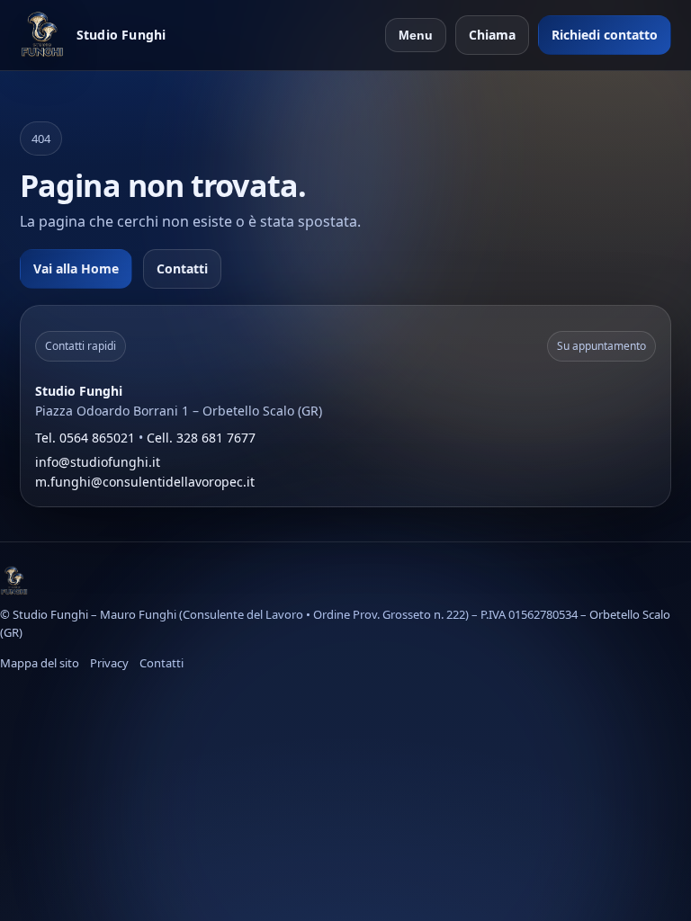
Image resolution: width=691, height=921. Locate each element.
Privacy (109, 663)
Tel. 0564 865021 (85, 437)
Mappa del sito (39, 663)
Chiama (492, 34)
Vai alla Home (76, 268)
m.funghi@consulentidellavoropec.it (145, 481)
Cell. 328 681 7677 (201, 437)
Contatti (182, 268)
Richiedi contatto (605, 34)
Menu (416, 35)
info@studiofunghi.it (97, 461)
